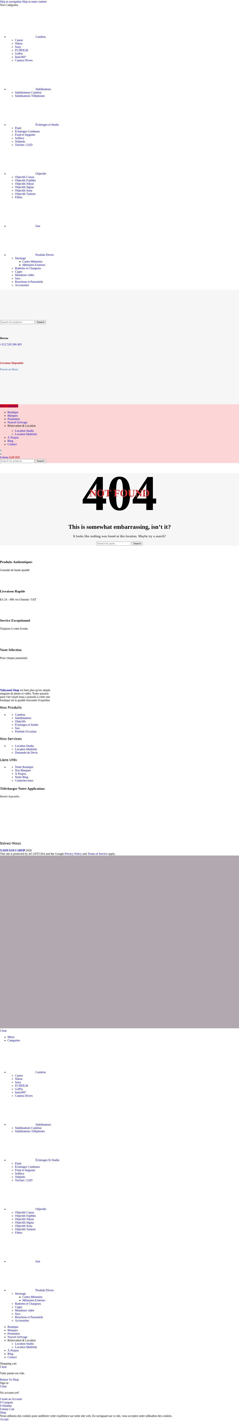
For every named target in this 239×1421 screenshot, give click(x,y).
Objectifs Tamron (25, 193)
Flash (18, 128)
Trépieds (20, 141)
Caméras (20, 714)
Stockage (20, 258)
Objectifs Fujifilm (25, 180)
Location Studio (24, 430)
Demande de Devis (26, 752)
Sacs (17, 278)
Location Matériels (26, 434)
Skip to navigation (11, 1)
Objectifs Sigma (24, 187)
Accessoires (22, 285)
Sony (18, 46)
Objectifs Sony (23, 190)
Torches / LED (23, 144)
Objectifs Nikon (24, 183)
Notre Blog (21, 777)
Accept (4, 1419)
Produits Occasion (25, 731)
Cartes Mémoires (32, 261)
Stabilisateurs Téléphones (30, 95)
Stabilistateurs (23, 718)
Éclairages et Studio (26, 724)
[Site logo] (18, 318)
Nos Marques (23, 770)
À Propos (20, 773)
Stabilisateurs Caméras (28, 92)
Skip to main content (34, 1)
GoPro (19, 53)
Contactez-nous (24, 780)
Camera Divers (24, 60)
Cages (18, 271)
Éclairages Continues (27, 131)
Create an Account (11, 1399)
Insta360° (20, 57)
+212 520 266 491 (11, 344)
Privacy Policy (73, 853)
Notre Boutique (24, 767)
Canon (19, 40)
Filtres (18, 197)
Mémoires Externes (33, 264)
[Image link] (28, 683)
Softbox (19, 138)
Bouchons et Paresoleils (29, 281)
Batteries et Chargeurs (28, 268)
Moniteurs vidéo (24, 275)
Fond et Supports (25, 134)
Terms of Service (98, 853)
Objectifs (20, 721)
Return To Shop (9, 1379)
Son (17, 728)
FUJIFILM (21, 50)
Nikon (18, 43)
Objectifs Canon (24, 177)
